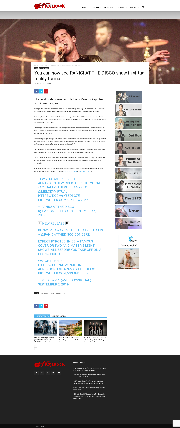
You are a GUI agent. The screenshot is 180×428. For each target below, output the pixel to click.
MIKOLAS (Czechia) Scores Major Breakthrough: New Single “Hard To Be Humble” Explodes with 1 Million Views (89, 396)
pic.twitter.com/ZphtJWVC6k (63, 200)
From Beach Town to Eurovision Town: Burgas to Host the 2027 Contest (69, 340)
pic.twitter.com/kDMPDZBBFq (64, 273)
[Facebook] (36, 373)
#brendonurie (50, 269)
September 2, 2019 (53, 284)
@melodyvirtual (52, 191)
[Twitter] (53, 373)
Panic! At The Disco (44, 68)
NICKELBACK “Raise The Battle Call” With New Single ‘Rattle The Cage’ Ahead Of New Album (95, 340)
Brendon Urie (44, 293)
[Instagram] (42, 373)
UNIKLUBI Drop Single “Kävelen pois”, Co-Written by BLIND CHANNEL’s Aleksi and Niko (44, 340)
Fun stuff (121, 7)
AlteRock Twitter (85, 171)
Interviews (108, 7)
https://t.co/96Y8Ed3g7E (59, 196)
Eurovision (95, 7)
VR (64, 293)
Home (36, 65)
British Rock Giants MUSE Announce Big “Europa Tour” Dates (89, 389)
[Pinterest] (48, 373)
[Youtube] (59, 373)
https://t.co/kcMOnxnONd (61, 265)
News (84, 7)
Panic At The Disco (56, 293)
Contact (133, 7)
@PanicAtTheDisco (57, 234)
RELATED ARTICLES (42, 316)
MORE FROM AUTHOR (58, 316)
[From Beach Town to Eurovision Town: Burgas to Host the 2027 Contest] (70, 328)
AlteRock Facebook (70, 171)
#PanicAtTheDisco (79, 269)
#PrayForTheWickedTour (60, 183)
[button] (143, 7)
